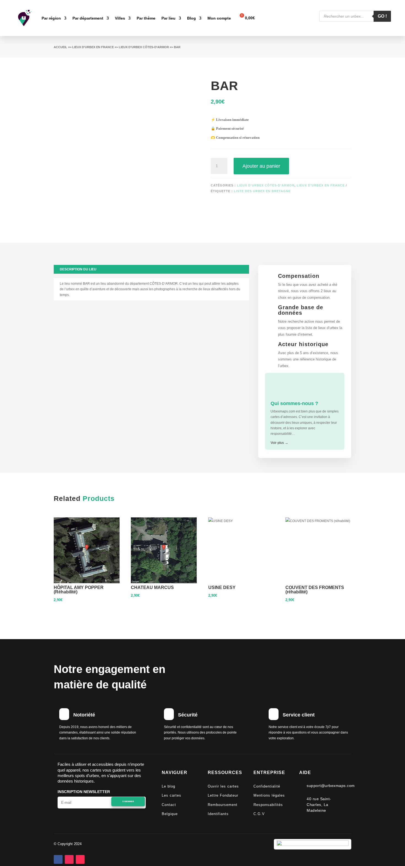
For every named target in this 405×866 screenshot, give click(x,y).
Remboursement (222, 805)
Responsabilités (268, 805)
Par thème (146, 18)
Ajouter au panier (261, 166)
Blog (191, 18)
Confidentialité (266, 786)
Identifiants (218, 814)
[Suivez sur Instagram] (69, 859)
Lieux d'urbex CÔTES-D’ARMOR (144, 47)
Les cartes (171, 795)
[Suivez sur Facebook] (58, 859)
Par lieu (168, 18)
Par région (51, 18)
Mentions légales (269, 795)
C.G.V (259, 814)
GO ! (382, 16)
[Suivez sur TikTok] (80, 859)
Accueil (60, 47)
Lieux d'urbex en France (93, 47)
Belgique (170, 814)
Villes (120, 18)
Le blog (168, 786)
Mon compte (219, 18)
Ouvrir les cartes (223, 786)
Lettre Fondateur (223, 795)
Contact (169, 805)
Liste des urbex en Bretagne (262, 191)
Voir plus (279, 443)
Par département (87, 18)
